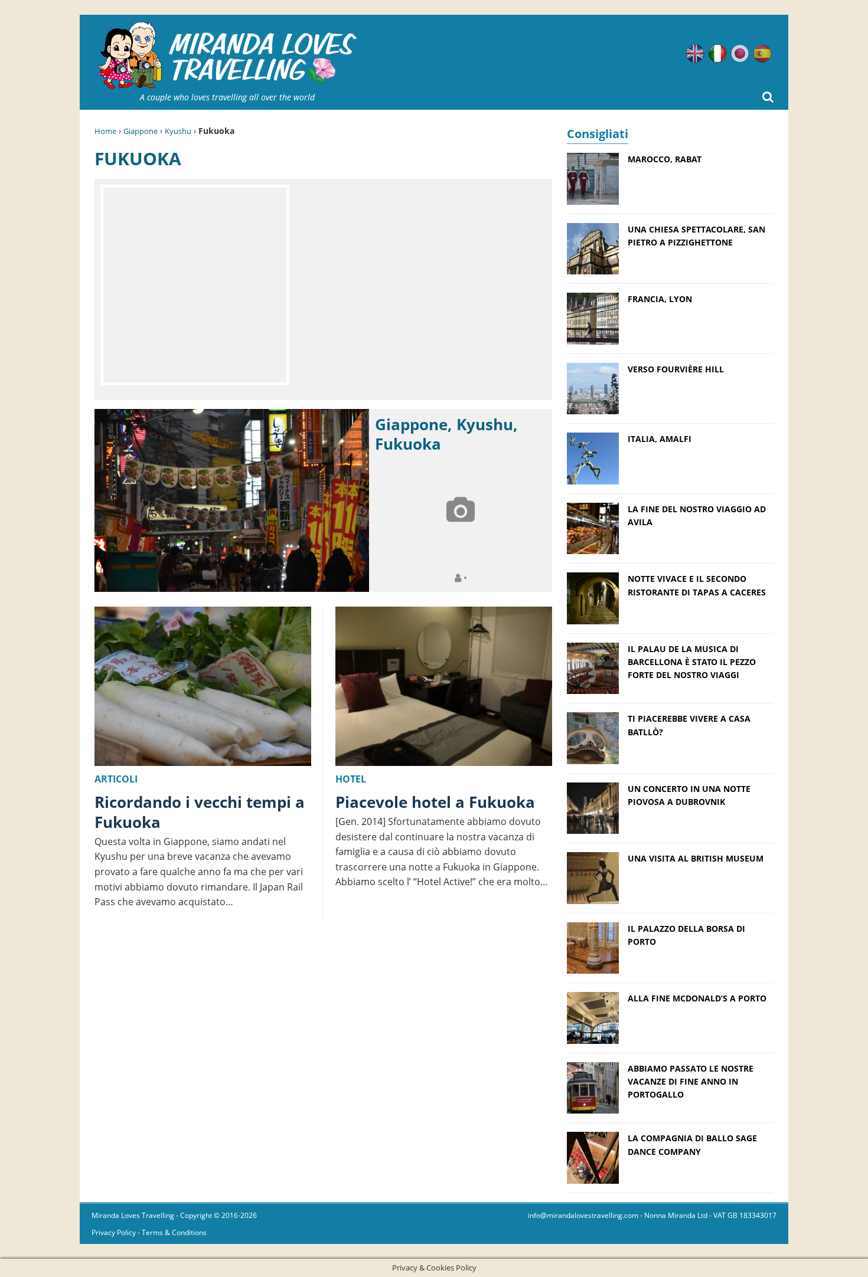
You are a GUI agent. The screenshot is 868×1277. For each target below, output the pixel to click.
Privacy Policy (114, 1232)
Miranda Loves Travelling (133, 1215)
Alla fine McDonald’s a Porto (697, 998)
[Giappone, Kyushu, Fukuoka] (231, 500)
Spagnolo (762, 53)
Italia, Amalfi (659, 438)
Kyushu (178, 131)
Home (105, 131)
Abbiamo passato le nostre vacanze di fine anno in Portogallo (690, 1082)
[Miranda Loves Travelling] (227, 56)
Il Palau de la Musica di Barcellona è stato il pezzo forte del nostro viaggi (692, 662)
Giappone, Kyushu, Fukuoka (446, 434)
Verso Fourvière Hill (676, 369)
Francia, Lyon (660, 298)
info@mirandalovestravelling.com (583, 1215)
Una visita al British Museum (695, 858)
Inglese (695, 53)
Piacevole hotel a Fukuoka (435, 802)
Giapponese (739, 53)
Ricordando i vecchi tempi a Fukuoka (199, 812)
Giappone (140, 131)
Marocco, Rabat (664, 159)
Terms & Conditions (174, 1232)
